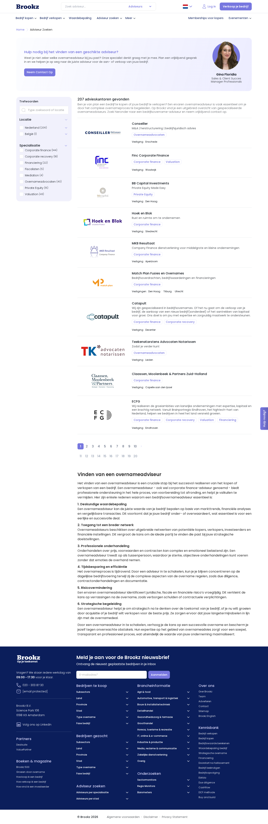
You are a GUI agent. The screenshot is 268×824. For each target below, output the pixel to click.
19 (129, 456)
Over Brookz (205, 691)
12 (86, 456)
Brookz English (207, 716)
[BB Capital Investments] (102, 193)
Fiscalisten (32, 169)
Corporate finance (38, 150)
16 (110, 456)
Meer (128, 18)
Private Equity (34, 188)
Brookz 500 (22, 767)
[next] (141, 446)
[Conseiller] (102, 133)
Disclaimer (151, 817)
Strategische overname (213, 753)
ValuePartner (23, 749)
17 (117, 456)
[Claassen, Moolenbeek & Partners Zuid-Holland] (102, 381)
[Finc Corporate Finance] (102, 163)
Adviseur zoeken (108, 18)
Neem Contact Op (40, 72)
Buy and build (207, 797)
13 (92, 456)
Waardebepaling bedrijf (213, 748)
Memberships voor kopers (205, 18)
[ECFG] (102, 415)
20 (135, 456)
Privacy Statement (175, 817)
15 (104, 456)
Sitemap (204, 711)
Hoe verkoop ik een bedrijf (31, 781)
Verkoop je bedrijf (236, 6)
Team (202, 696)
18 (123, 456)
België (29, 134)
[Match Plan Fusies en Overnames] (102, 283)
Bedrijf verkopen (51, 18)
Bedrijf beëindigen (209, 767)
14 (98, 456)
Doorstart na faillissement (214, 763)
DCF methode (207, 792)
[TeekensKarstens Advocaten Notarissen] (102, 351)
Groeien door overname (30, 772)
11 (81, 456)
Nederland (32, 128)
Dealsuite (21, 744)
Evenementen (238, 18)
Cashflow (204, 787)
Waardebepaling (80, 18)
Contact (204, 706)
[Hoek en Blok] (102, 223)
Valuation (31, 194)
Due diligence (207, 782)
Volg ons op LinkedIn (37, 725)
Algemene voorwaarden (123, 817)
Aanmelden (159, 675)
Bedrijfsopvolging (209, 772)
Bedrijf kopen (24, 18)
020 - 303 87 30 (33, 685)
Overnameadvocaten (40, 182)
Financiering (33, 163)
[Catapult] (102, 317)
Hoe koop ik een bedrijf (29, 776)
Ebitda (202, 777)
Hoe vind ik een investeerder (32, 786)
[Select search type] (150, 6)
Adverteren (205, 701)
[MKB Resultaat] (102, 253)
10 (135, 446)
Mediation (32, 175)
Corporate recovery (39, 156)
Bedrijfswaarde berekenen (214, 743)
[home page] (27, 7)
